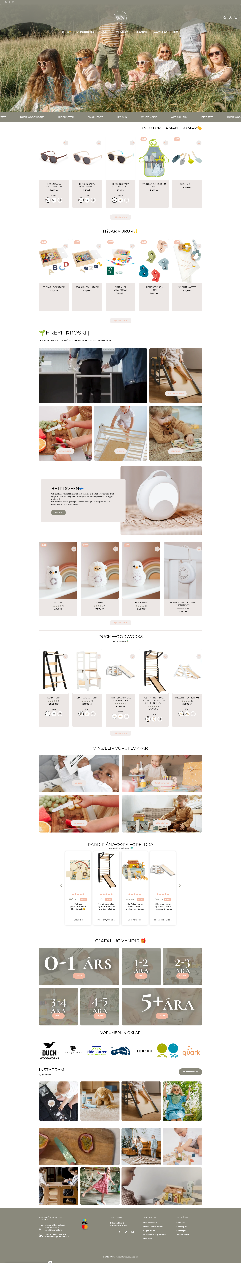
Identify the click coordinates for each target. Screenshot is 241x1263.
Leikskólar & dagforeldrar (154, 1234)
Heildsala (147, 1238)
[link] (191, 1051)
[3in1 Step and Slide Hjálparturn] (120, 671)
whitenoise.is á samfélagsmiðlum (53, 1228)
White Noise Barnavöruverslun (124, 1257)
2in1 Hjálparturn (87, 698)
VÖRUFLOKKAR (121, 32)
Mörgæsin (141, 602)
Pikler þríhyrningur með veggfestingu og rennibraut (153, 700)
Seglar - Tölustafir (87, 287)
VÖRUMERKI (141, 32)
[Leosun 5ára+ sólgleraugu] (54, 158)
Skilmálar (180, 1223)
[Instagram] (6, 2)
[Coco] (47, 200)
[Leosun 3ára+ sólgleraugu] (87, 158)
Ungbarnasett (187, 287)
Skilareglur (181, 1227)
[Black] (53, 713)
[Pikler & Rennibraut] (187, 671)
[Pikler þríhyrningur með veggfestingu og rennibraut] (154, 671)
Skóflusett (187, 184)
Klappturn (53, 698)
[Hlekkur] (93, 375)
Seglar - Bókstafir (54, 287)
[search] (224, 17)
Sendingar (181, 1230)
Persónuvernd (183, 1234)
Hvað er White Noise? (153, 1227)
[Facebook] (2, 2)
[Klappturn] (54, 671)
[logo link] (50, 1051)
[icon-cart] (235, 17)
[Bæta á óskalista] (65, 142)
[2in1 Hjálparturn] (87, 671)
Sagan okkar (149, 1230)
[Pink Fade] (120, 200)
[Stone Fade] (87, 200)
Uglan (58, 602)
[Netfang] (13, 2)
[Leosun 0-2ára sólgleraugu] (120, 158)
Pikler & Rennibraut (187, 698)
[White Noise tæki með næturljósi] (183, 570)
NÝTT (175, 32)
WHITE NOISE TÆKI (85, 32)
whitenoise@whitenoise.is (57, 1237)
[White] (47, 713)
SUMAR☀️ (66, 32)
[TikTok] (9, 2)
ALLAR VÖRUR (160, 32)
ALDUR (103, 32)
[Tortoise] (53, 200)
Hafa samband (150, 1223)
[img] (78, 894)
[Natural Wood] (120, 716)
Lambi (99, 602)
